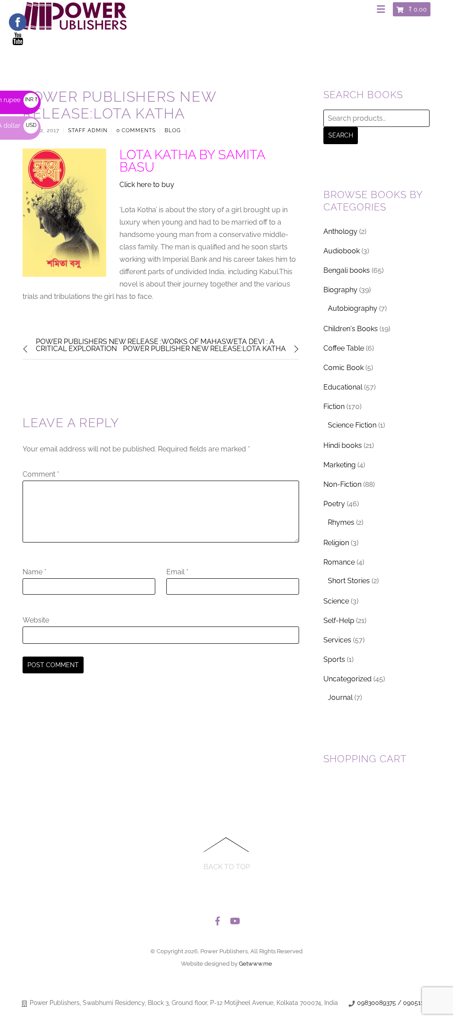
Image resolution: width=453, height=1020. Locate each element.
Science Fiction (352, 425)
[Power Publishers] (75, 26)
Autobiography (352, 308)
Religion (336, 543)
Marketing (339, 465)
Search (340, 135)
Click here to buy (146, 184)
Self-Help (338, 620)
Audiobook (341, 251)
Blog (173, 130)
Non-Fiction (342, 484)
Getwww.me (255, 963)
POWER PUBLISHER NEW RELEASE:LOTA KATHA (204, 348)
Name (34, 572)
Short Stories (349, 581)
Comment (41, 474)
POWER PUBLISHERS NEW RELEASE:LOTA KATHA (119, 105)
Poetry (334, 504)
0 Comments (136, 130)
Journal (340, 697)
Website (36, 620)
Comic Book (343, 367)
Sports (334, 659)
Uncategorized (347, 679)
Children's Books (350, 329)
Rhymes (341, 522)
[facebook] (217, 918)
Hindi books (342, 445)
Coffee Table (343, 348)
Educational (342, 387)
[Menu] (382, 10)
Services (337, 640)
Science (336, 601)
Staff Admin (87, 130)
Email (177, 572)
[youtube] (234, 918)
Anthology (340, 231)
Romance (339, 562)
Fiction (334, 406)
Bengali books (346, 270)
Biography (340, 290)
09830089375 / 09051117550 (398, 1002)
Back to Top (226, 867)
